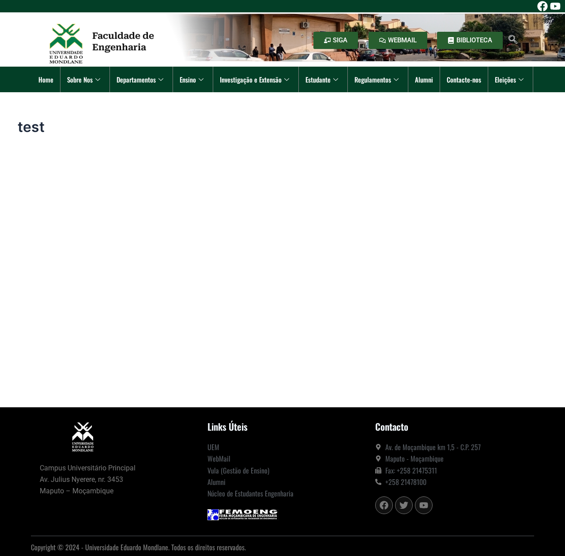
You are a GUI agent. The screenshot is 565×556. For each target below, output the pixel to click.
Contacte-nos (464, 79)
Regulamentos (372, 79)
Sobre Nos (80, 79)
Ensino (188, 79)
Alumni (424, 79)
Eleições (505, 79)
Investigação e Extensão (251, 79)
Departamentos (136, 79)
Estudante (318, 79)
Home (45, 79)
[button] (513, 40)
